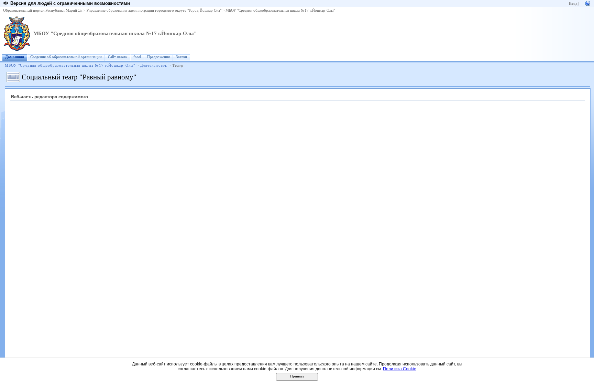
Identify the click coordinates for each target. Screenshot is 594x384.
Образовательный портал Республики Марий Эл (42, 10)
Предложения (158, 57)
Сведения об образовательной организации (66, 57)
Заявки (181, 57)
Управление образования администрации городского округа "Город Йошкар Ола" (153, 10)
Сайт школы (117, 57)
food (137, 57)
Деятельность (153, 65)
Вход (573, 4)
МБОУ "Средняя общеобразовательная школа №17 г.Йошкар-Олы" (280, 10)
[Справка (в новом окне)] (588, 3)
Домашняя (14, 57)
